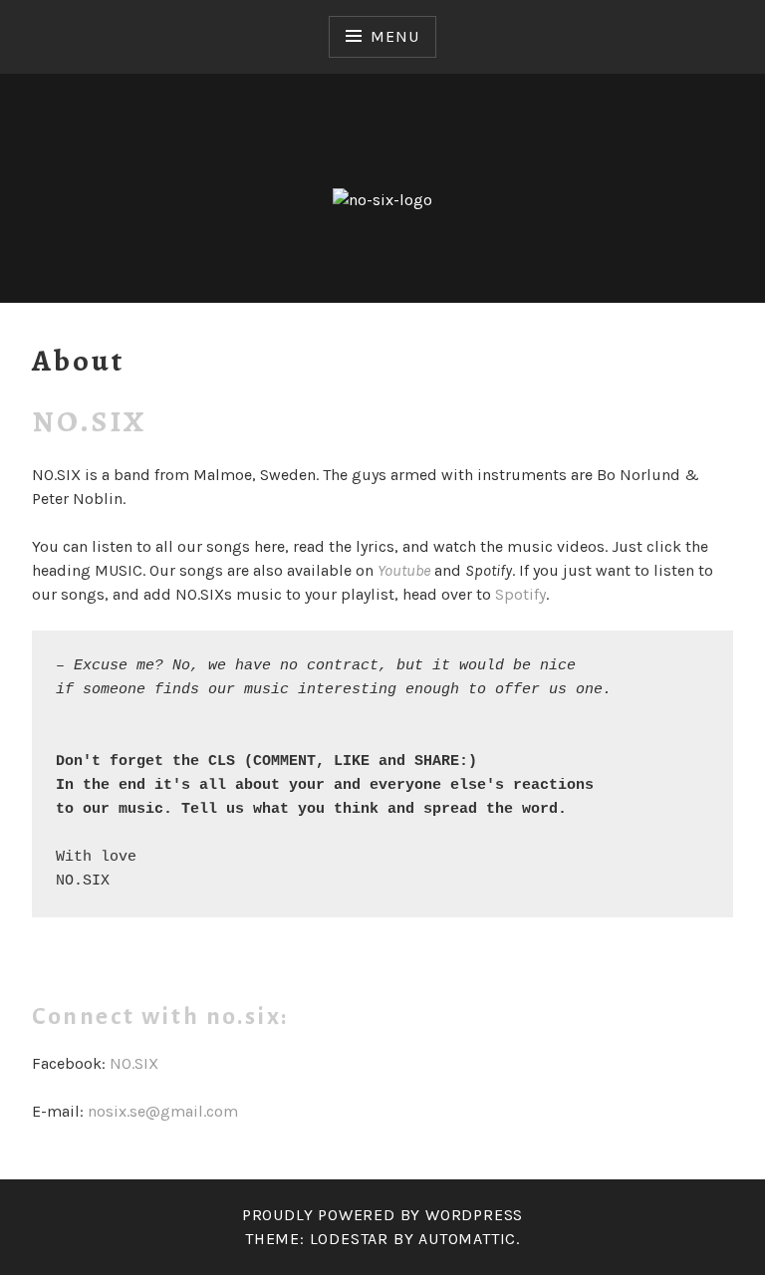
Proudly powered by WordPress (382, 1214)
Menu (394, 36)
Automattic (467, 1238)
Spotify (520, 594)
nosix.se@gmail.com (163, 1111)
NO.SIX (134, 1063)
